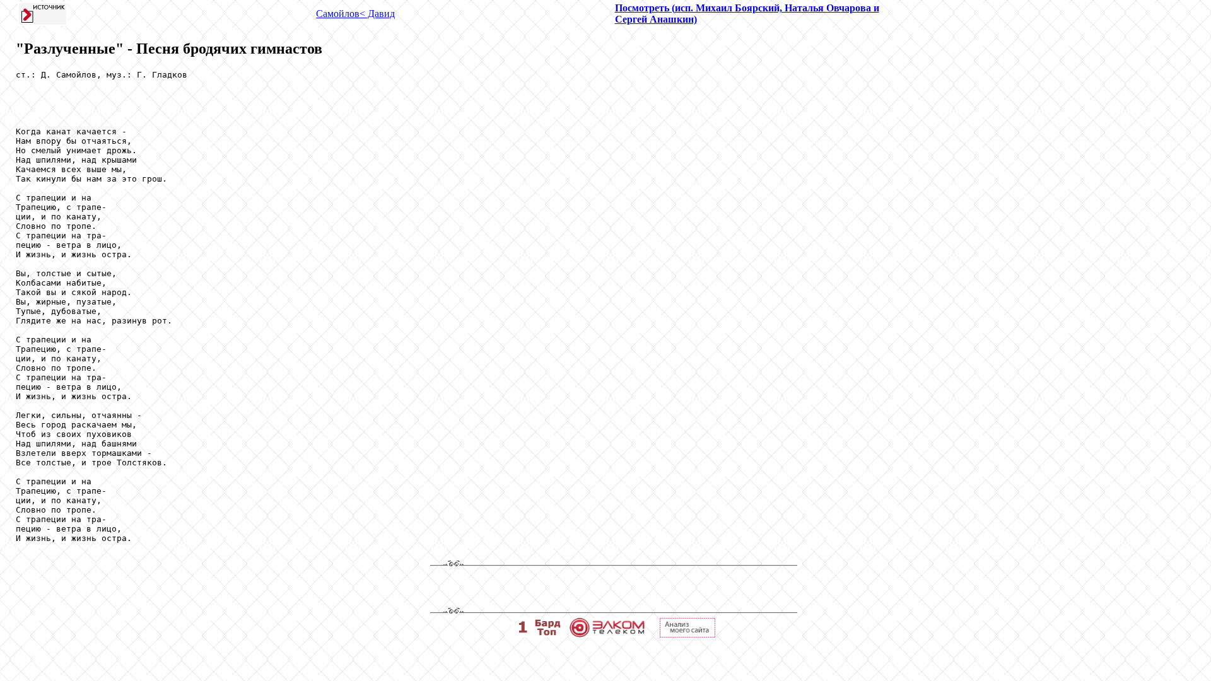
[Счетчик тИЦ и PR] (687, 634)
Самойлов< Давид (355, 13)
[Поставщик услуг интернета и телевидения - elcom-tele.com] (607, 634)
